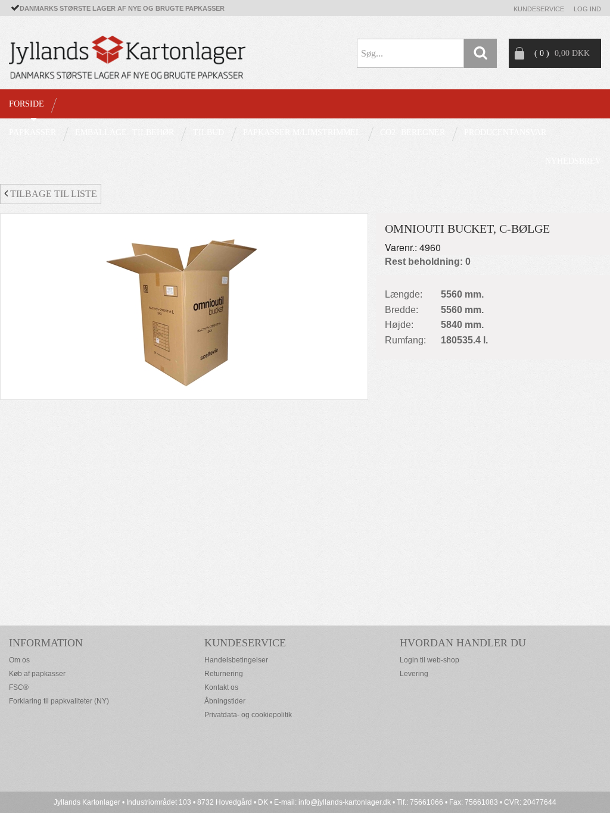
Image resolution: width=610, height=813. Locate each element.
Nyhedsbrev (573, 161)
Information (46, 643)
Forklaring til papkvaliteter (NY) (59, 701)
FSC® (19, 687)
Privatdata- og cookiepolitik (248, 715)
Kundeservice (538, 8)
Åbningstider (224, 701)
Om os (19, 660)
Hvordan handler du (463, 643)
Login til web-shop (429, 660)
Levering (414, 674)
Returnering (223, 674)
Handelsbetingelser (236, 660)
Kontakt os (221, 687)
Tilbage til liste (52, 194)
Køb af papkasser (37, 674)
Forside (26, 103)
